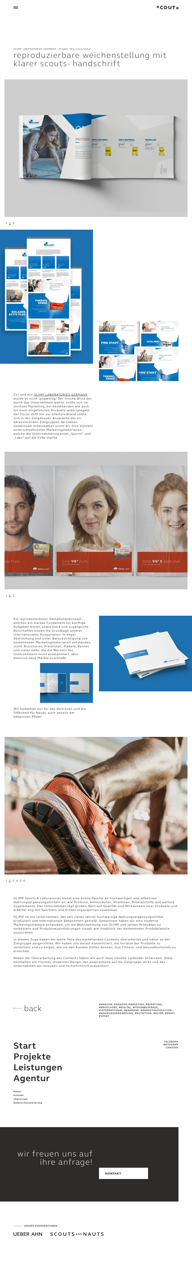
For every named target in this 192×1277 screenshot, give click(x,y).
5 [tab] (21, 881)
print (171, 1013)
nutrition (144, 1013)
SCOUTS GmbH (167, 7)
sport (105, 1016)
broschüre (109, 1007)
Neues (17, 1091)
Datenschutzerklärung (28, 1102)
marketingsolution (157, 1010)
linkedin (172, 1047)
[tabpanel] (96, 148)
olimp (159, 1013)
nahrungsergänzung (117, 1013)
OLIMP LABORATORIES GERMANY (61, 395)
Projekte (32, 1056)
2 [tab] (10, 223)
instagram (170, 1044)
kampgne (132, 1010)
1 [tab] (6, 223)
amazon (106, 1004)
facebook (171, 1041)
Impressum (21, 1099)
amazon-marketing (130, 1004)
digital (126, 1007)
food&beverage (146, 1007)
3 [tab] (13, 223)
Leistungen (38, 1067)
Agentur (32, 1078)
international (112, 1010)
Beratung (155, 1004)
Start (25, 1045)
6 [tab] (24, 881)
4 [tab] (17, 881)
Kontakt (19, 1095)
